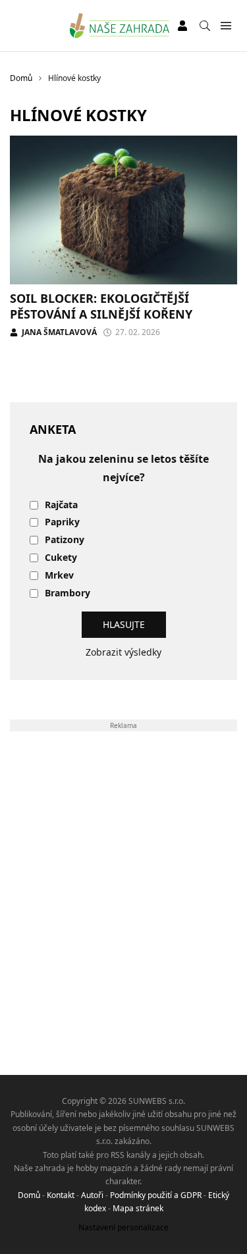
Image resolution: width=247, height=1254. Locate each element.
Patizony (64, 540)
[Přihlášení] (182, 25)
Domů (29, 1195)
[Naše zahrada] (119, 25)
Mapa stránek (138, 1208)
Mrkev (59, 575)
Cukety (61, 557)
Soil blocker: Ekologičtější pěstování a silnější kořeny (101, 305)
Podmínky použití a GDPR (156, 1195)
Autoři (92, 1195)
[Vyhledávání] (205, 26)
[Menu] (225, 26)
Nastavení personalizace (123, 1227)
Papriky (62, 522)
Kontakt (60, 1195)
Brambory (67, 593)
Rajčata (61, 505)
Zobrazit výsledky (123, 652)
